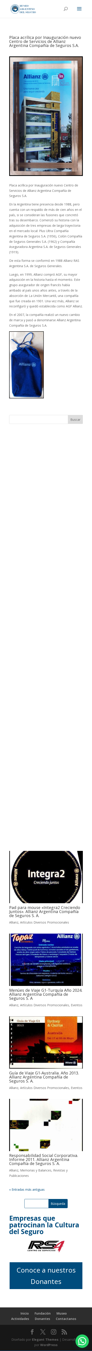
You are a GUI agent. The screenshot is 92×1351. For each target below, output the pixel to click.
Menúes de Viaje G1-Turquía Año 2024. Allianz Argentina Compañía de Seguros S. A (45, 994)
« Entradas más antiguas (27, 1189)
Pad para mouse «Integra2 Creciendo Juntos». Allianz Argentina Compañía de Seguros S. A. (44, 911)
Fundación (43, 1313)
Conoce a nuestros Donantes (46, 1275)
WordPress (49, 1345)
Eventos (76, 1005)
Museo (61, 1313)
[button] (82, 1341)
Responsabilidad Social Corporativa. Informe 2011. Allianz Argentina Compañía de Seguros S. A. (43, 1159)
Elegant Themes (45, 1339)
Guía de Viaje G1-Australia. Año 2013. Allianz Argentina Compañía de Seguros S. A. (44, 1077)
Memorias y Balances (35, 1170)
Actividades (20, 1319)
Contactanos (66, 1319)
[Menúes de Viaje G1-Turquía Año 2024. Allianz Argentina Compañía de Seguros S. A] (46, 960)
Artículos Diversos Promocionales (44, 922)
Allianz (13, 922)
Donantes (42, 1319)
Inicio (25, 1313)
